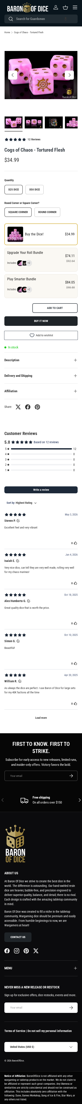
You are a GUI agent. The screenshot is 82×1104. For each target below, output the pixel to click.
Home (7, 32)
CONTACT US (17, 937)
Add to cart (55, 308)
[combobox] (41, 19)
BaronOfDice (18, 1060)
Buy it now (41, 321)
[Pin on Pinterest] (37, 407)
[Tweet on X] (18, 407)
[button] (65, 19)
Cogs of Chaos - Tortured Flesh (28, 32)
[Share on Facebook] (28, 407)
